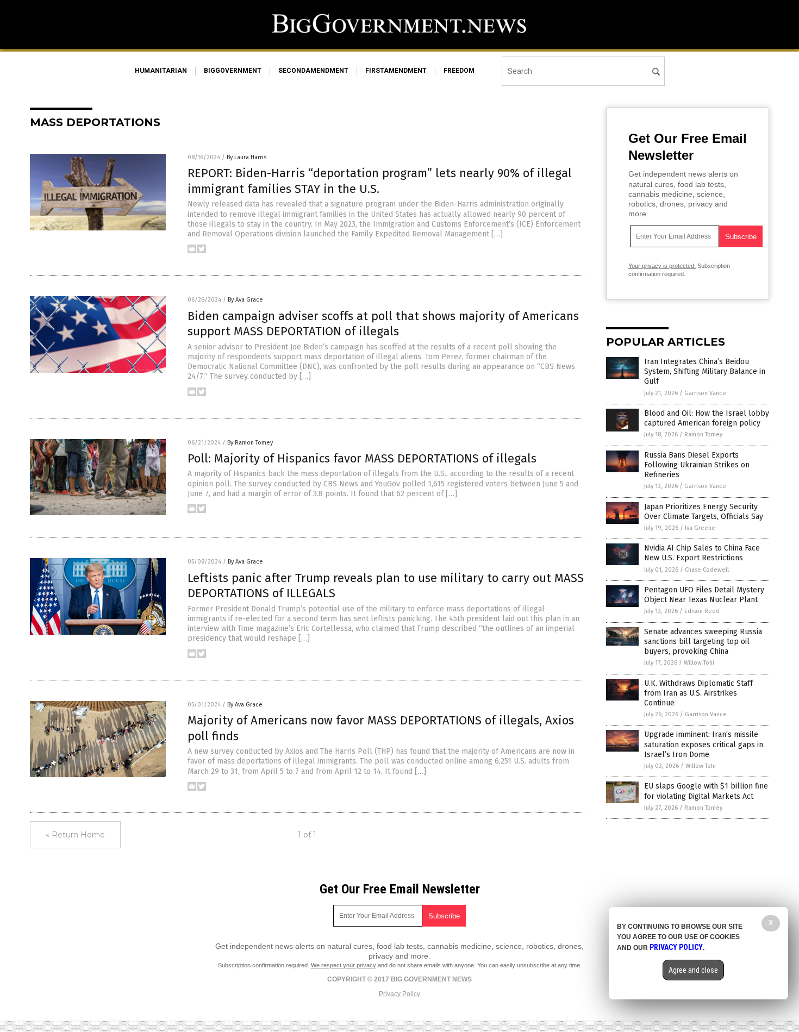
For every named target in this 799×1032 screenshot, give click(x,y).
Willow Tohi (699, 662)
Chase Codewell (707, 569)
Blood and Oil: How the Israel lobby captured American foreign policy (706, 418)
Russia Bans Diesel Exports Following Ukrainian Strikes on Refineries (697, 465)
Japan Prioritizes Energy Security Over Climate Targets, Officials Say (703, 511)
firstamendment (396, 70)
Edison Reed (702, 611)
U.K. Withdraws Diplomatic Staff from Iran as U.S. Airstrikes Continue (698, 693)
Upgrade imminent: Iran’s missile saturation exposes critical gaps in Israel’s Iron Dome (703, 744)
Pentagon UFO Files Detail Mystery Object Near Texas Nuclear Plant (704, 594)
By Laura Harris (246, 157)
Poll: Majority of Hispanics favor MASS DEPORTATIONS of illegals (362, 458)
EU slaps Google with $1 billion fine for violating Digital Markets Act (706, 790)
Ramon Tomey (703, 434)
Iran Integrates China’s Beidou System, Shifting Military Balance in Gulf (704, 371)
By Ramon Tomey (250, 442)
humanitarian (161, 70)
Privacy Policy (399, 994)
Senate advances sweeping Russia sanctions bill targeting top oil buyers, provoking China (703, 641)
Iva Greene (700, 527)
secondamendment (313, 70)
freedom (459, 70)
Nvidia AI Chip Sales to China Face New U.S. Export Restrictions (702, 552)
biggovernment (232, 70)
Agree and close (693, 970)
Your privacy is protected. (662, 265)
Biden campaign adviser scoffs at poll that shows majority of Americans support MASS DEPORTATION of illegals (383, 324)
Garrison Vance (705, 393)
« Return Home (75, 835)
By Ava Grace (245, 299)
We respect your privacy (343, 965)
